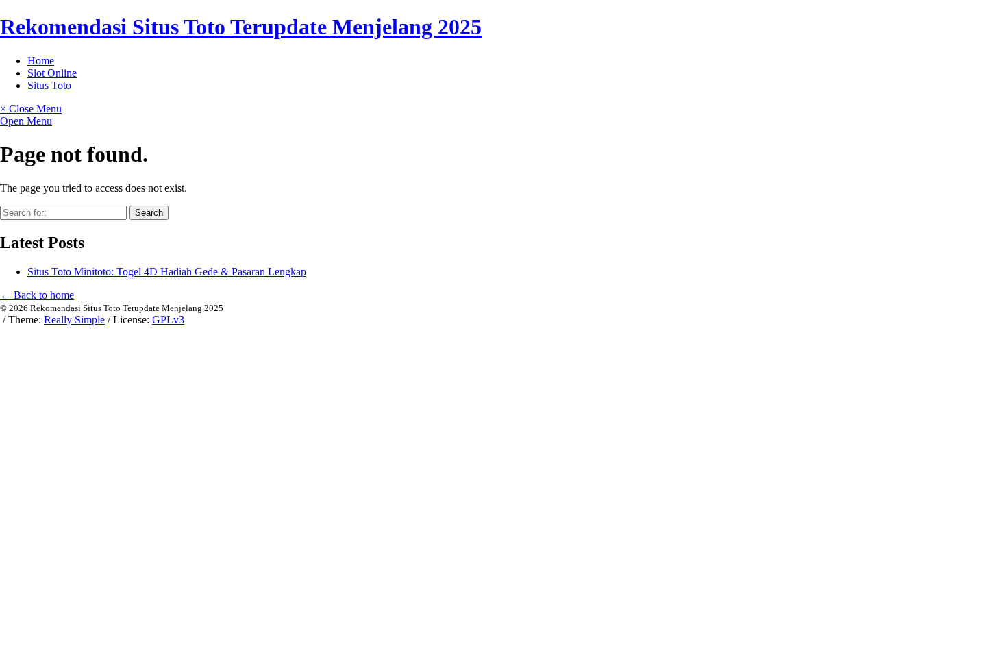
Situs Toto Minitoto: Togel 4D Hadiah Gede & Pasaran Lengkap (166, 271)
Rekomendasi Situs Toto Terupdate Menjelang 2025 (241, 26)
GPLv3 (168, 319)
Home (40, 60)
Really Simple (74, 319)
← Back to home (37, 295)
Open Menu (26, 121)
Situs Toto (49, 85)
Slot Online (52, 73)
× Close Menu (31, 108)
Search (149, 213)
